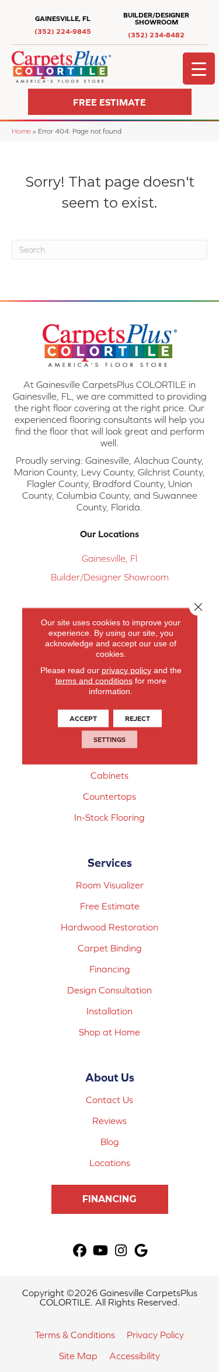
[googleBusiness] (141, 1251)
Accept (83, 719)
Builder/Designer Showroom (110, 577)
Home (21, 131)
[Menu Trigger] (199, 68)
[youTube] (100, 1251)
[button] (110, 102)
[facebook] (80, 1251)
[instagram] (121, 1251)
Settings (109, 740)
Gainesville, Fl (109, 558)
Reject (137, 719)
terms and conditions (94, 680)
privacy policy (126, 670)
